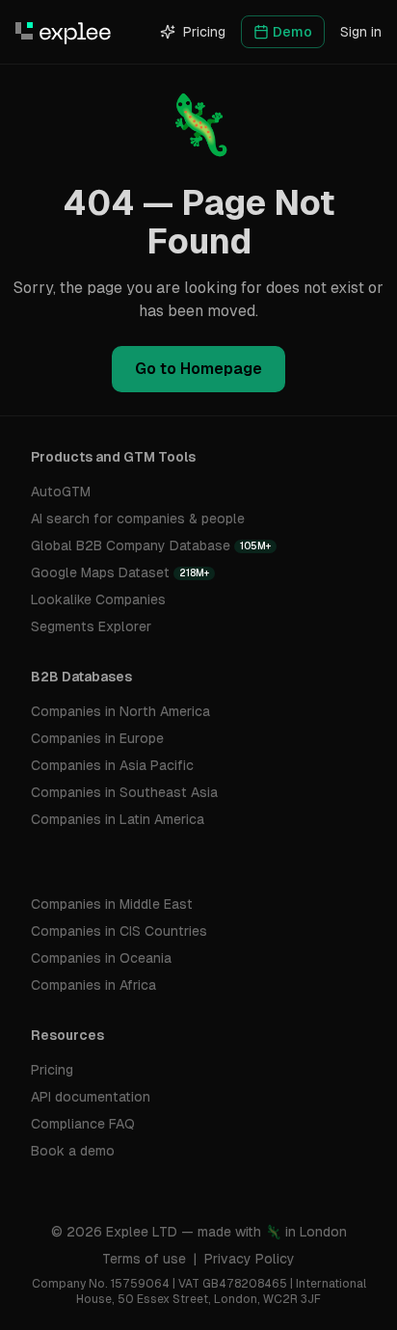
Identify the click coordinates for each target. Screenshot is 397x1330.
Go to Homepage (198, 368)
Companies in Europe (97, 738)
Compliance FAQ (83, 1123)
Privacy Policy (249, 1258)
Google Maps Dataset (120, 572)
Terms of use (144, 1258)
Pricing (204, 32)
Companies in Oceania (101, 958)
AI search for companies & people (138, 518)
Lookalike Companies (98, 599)
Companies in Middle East (112, 904)
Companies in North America (120, 711)
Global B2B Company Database (151, 545)
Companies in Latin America (117, 819)
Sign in (361, 32)
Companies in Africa (93, 985)
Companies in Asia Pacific (112, 765)
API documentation (90, 1096)
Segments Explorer (91, 626)
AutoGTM (61, 491)
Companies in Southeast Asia (124, 792)
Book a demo (73, 1150)
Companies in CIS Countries (119, 931)
